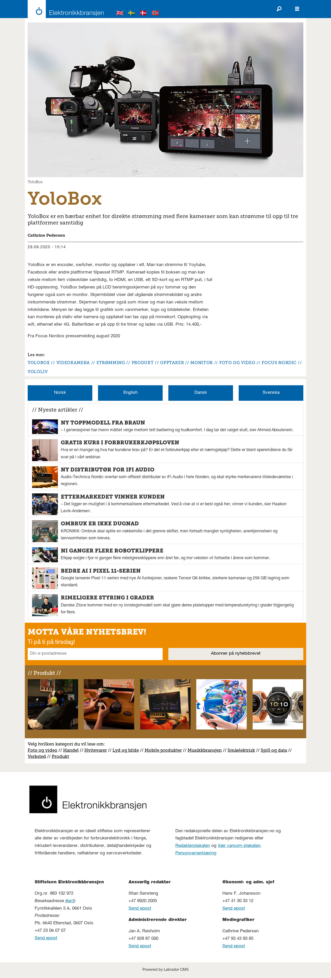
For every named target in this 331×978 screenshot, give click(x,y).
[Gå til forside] (64, 9)
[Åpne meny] (297, 9)
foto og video (237, 362)
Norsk (60, 393)
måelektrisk (242, 750)
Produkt (60, 756)
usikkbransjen (207, 750)
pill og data (275, 750)
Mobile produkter (163, 750)
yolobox (39, 362)
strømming (110, 362)
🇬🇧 (120, 14)
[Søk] (279, 9)
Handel (71, 750)
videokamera (73, 362)
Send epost (46, 938)
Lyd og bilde (125, 750)
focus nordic (279, 362)
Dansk (200, 393)
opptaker (172, 362)
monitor (201, 362)
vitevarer (97, 750)
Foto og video (42, 750)
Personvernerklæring (195, 853)
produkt (143, 362)
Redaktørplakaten (192, 846)
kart (70, 901)
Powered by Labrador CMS (165, 970)
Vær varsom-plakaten (239, 846)
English (130, 393)
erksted (38, 756)
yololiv (38, 371)
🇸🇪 (132, 14)
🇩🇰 (143, 14)
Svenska (271, 393)
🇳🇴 (155, 14)
